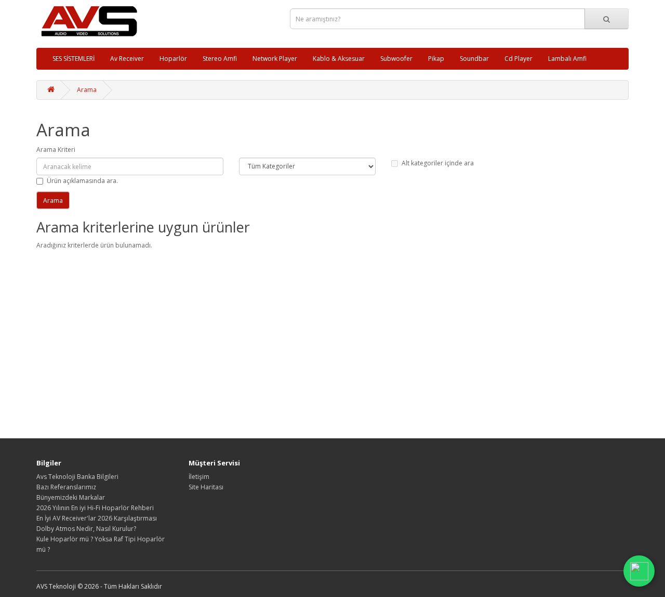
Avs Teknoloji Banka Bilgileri (77, 476)
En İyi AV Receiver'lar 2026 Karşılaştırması (96, 518)
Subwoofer (396, 58)
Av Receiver (127, 58)
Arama (87, 89)
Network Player (274, 58)
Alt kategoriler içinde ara (438, 163)
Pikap (436, 58)
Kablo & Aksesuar (339, 58)
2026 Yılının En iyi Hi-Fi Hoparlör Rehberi (95, 507)
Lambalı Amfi (567, 58)
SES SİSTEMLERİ (73, 58)
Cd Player (518, 58)
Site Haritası (206, 487)
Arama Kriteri (55, 149)
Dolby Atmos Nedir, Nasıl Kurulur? (86, 528)
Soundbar (474, 58)
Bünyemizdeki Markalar (70, 497)
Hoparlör (173, 58)
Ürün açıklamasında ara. (82, 180)
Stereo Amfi (220, 58)
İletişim (199, 476)
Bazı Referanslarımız (66, 487)
